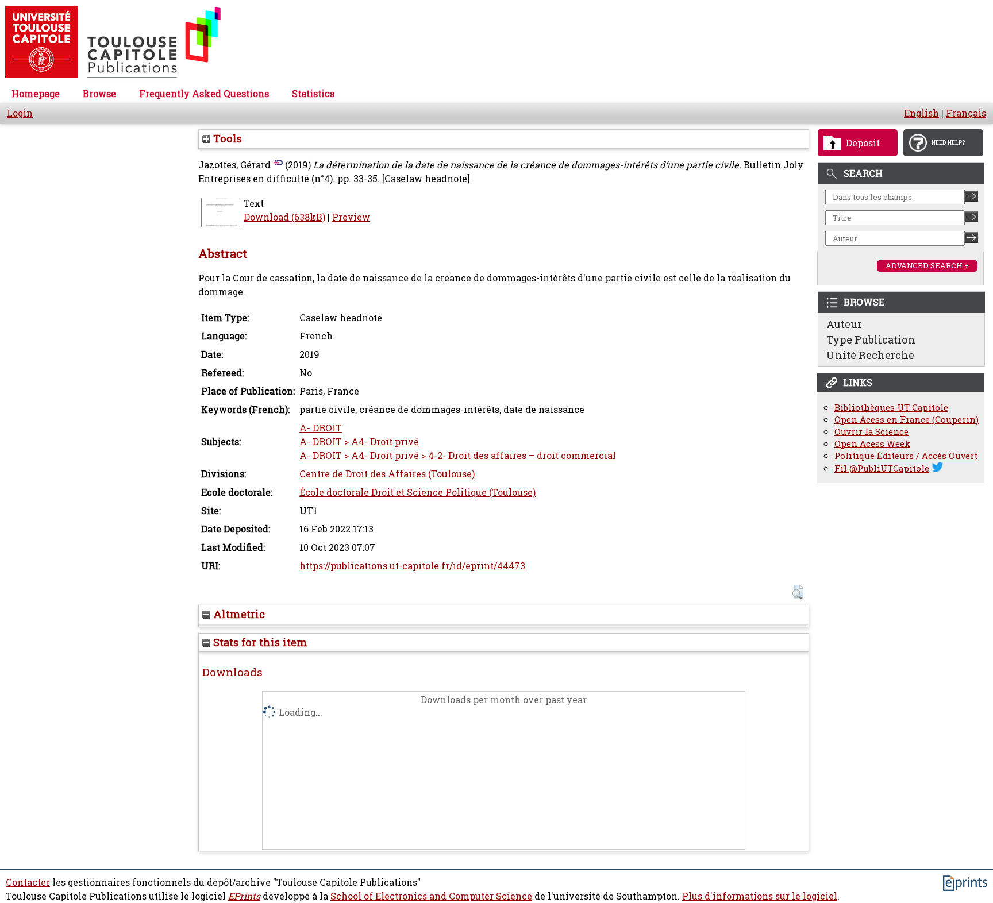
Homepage (35, 93)
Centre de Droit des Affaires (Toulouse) (387, 474)
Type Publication (870, 339)
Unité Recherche (870, 355)
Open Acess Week (872, 444)
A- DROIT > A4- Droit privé (359, 441)
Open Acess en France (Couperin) (906, 420)
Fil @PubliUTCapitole (881, 468)
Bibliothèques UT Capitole (891, 408)
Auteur (844, 324)
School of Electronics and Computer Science (431, 896)
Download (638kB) (284, 217)
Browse (99, 93)
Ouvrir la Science (871, 432)
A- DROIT (320, 428)
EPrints (244, 896)
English (921, 113)
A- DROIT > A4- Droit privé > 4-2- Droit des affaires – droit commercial (457, 455)
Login (20, 113)
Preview (351, 217)
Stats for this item (258, 642)
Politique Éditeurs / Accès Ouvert (905, 456)
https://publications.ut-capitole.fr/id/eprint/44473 (412, 565)
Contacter (28, 882)
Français (966, 113)
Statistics (313, 93)
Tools (226, 138)
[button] (797, 592)
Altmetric (237, 614)
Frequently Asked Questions (204, 93)
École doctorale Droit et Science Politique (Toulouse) (417, 492)
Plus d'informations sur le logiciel (759, 896)
